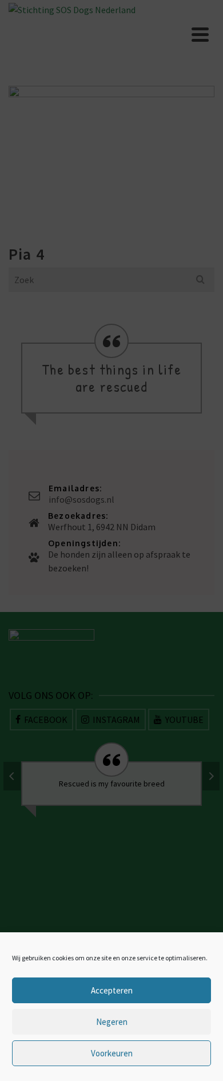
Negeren (112, 1021)
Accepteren (112, 990)
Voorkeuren (112, 1053)
